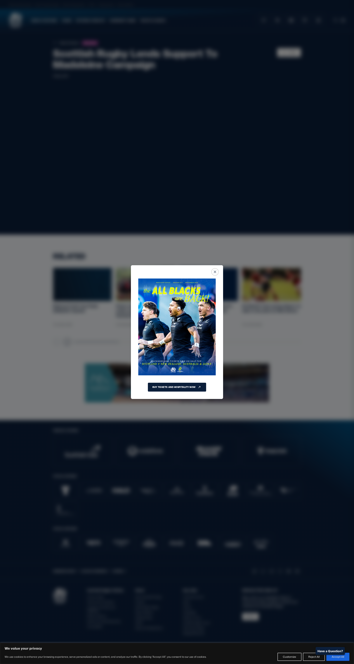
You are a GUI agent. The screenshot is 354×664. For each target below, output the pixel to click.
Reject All (314, 656)
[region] (177, 653)
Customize (289, 656)
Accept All (338, 656)
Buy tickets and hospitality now (174, 387)
